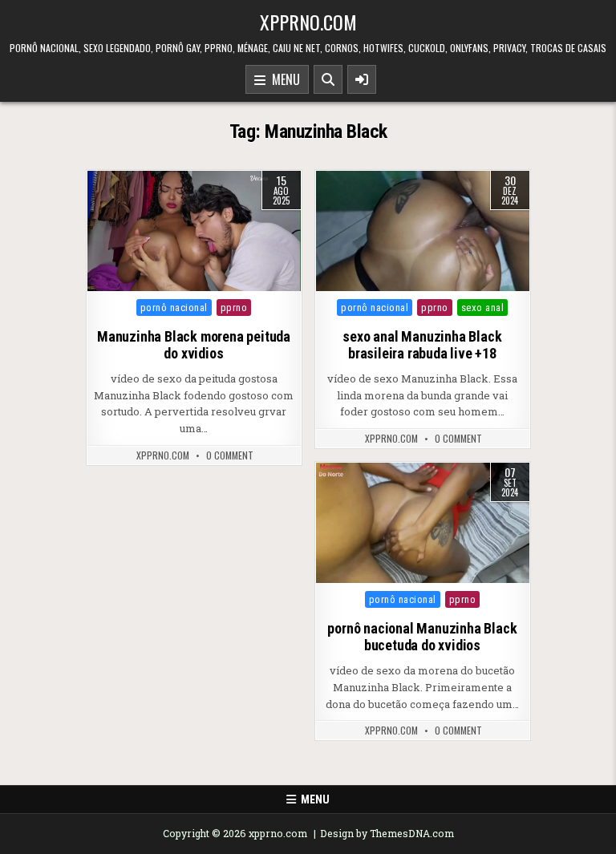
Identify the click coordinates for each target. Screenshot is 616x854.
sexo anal (483, 308)
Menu (282, 79)
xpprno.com (308, 21)
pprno (234, 308)
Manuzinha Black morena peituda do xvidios (193, 345)
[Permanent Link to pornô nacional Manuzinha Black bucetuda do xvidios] (422, 523)
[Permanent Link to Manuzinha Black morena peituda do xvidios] (194, 231)
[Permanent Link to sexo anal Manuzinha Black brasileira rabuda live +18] (422, 231)
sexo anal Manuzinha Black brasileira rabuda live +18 (421, 345)
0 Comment (229, 455)
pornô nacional (174, 308)
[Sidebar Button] (361, 79)
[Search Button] (328, 79)
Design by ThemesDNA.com (387, 833)
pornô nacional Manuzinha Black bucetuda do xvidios (422, 637)
